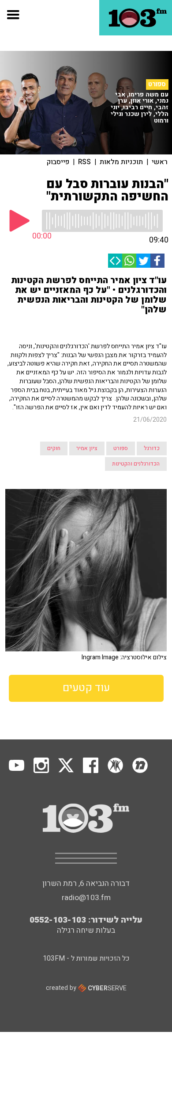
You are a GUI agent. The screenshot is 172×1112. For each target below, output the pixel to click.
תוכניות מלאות (121, 162)
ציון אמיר (86, 448)
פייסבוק (58, 162)
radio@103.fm (86, 897)
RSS (84, 162)
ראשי (160, 162)
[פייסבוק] (157, 261)
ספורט (157, 84)
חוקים (53, 448)
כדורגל (152, 448)
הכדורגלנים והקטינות (136, 464)
